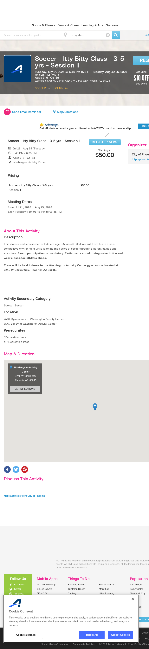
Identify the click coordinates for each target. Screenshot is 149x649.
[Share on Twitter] (16, 469)
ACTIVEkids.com (27, 565)
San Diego (136, 584)
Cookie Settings (26, 634)
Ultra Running (106, 593)
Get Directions (25, 388)
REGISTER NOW (105, 142)
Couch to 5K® (44, 589)
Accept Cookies (120, 634)
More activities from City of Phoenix (24, 496)
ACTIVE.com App (46, 584)
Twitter (17, 589)
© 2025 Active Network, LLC (114, 644)
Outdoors (112, 25)
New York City (137, 593)
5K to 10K (42, 593)
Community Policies (83, 644)
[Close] (132, 599)
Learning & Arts (92, 25)
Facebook (19, 584)
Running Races (76, 584)
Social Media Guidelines (54, 644)
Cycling (72, 593)
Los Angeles (137, 589)
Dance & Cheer (68, 25)
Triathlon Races (76, 589)
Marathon (104, 589)
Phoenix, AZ (60, 88)
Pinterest (18, 593)
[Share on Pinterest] (24, 469)
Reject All (92, 634)
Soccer (40, 88)
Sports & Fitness (43, 25)
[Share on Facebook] (7, 469)
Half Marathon (106, 584)
